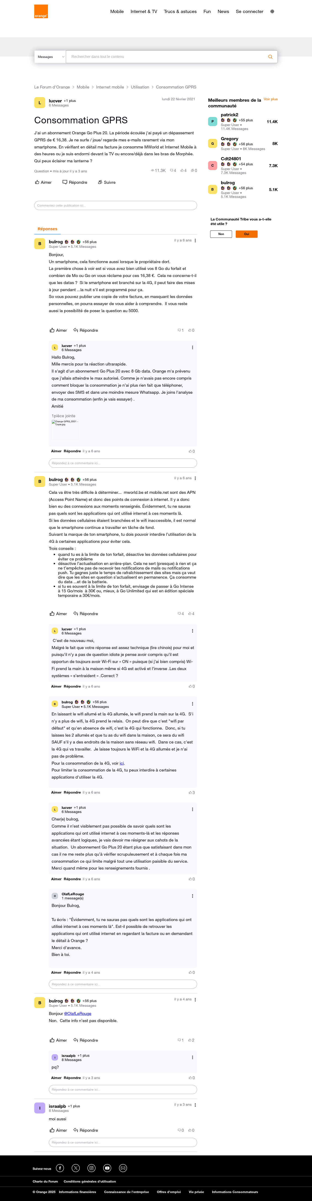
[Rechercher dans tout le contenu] (270, 56)
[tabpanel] (115, 693)
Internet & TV (144, 11)
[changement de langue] (272, 11)
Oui (246, 234)
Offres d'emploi (169, 1192)
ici (122, 763)
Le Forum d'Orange (52, 87)
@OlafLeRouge (77, 1013)
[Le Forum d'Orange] (41, 11)
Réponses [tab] (47, 229)
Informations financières (77, 1192)
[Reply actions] (192, 347)
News (223, 11)
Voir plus (271, 99)
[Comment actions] (195, 240)
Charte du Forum (45, 1181)
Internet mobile (110, 87)
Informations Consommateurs (235, 1192)
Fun (207, 11)
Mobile (117, 11)
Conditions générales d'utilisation (90, 1181)
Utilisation (140, 87)
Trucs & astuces (180, 11)
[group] (158, 170)
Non (221, 234)
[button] (56, 451)
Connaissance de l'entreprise (126, 1192)
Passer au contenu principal (24, 3)
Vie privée (196, 1192)
